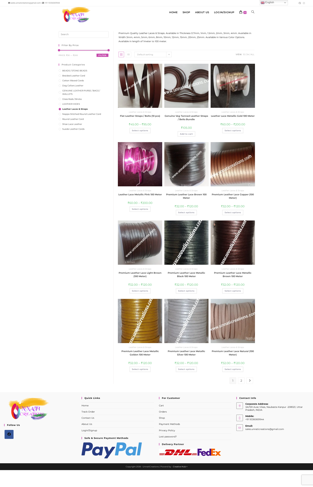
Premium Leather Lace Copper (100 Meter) (233, 196)
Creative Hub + (180, 466)
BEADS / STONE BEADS (74, 70)
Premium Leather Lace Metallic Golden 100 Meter (140, 353)
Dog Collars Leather (72, 85)
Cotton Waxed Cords (73, 80)
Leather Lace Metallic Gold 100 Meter (233, 115)
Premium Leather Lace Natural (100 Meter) (233, 353)
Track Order (88, 411)
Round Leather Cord (73, 119)
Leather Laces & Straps (140, 112)
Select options (140, 130)
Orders (163, 411)
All (252, 54)
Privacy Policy (167, 430)
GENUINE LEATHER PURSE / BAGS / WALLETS (81, 92)
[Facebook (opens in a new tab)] (300, 3)
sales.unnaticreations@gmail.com (264, 429)
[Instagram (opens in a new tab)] (303, 3)
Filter (102, 55)
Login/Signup (89, 430)
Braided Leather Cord (73, 75)
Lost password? (168, 436)
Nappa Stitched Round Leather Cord (81, 114)
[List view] (128, 54)
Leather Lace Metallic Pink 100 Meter (140, 194)
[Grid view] (121, 54)
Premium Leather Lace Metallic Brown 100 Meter (232, 274)
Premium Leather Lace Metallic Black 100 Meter (186, 274)
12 (244, 54)
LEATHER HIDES (71, 104)
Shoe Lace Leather (72, 124)
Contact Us (88, 417)
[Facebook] (9, 434)
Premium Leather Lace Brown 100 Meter (186, 196)
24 (247, 54)
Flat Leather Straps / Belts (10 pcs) (140, 115)
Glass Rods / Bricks (72, 99)
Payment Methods (169, 424)
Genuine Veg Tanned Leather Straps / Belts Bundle (186, 117)
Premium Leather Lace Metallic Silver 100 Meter (186, 353)
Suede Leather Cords (73, 129)
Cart (161, 405)
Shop (162, 417)
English (269, 2)
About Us (87, 424)
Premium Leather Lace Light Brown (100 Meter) (140, 274)
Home (85, 405)
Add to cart (186, 134)
